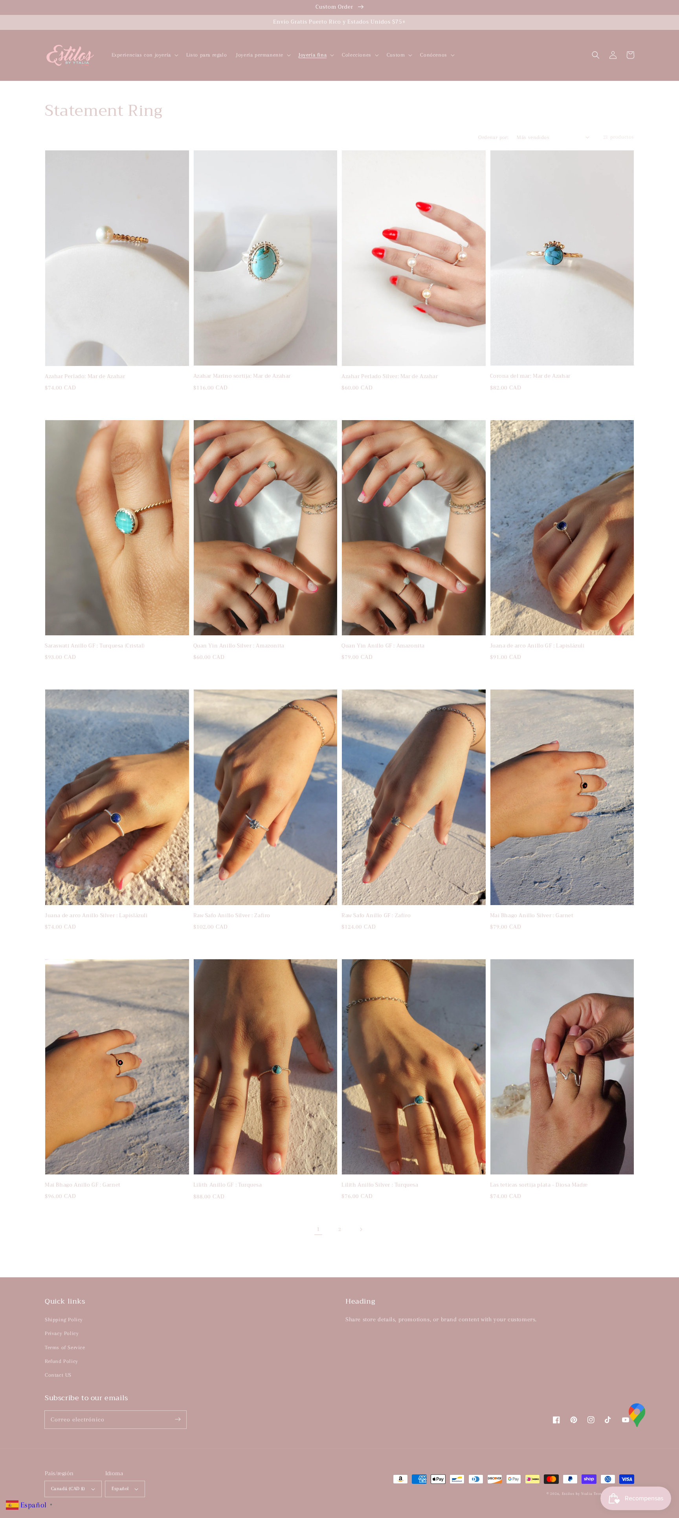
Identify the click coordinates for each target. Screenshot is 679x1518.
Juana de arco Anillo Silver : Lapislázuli (96, 915)
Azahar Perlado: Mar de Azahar (85, 376)
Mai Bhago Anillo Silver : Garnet (532, 915)
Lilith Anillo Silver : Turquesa (379, 1185)
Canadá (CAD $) (68, 1488)
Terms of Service (65, 1347)
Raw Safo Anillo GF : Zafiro (376, 915)
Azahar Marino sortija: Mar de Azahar (242, 376)
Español (120, 1488)
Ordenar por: (493, 137)
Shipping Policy (64, 1319)
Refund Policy (61, 1361)
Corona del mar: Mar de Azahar (530, 376)
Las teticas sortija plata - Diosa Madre (539, 1185)
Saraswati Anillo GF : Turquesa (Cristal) (95, 645)
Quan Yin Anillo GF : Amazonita (383, 645)
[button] (595, 55)
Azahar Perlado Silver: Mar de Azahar (389, 376)
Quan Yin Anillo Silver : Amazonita (238, 645)
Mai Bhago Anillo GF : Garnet (83, 1185)
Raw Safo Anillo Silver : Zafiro (232, 915)
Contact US (58, 1375)
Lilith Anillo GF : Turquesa (227, 1185)
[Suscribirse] (177, 1419)
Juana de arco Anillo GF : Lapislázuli (537, 645)
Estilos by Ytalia (577, 1493)
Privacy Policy (62, 1333)
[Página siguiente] (360, 1229)
